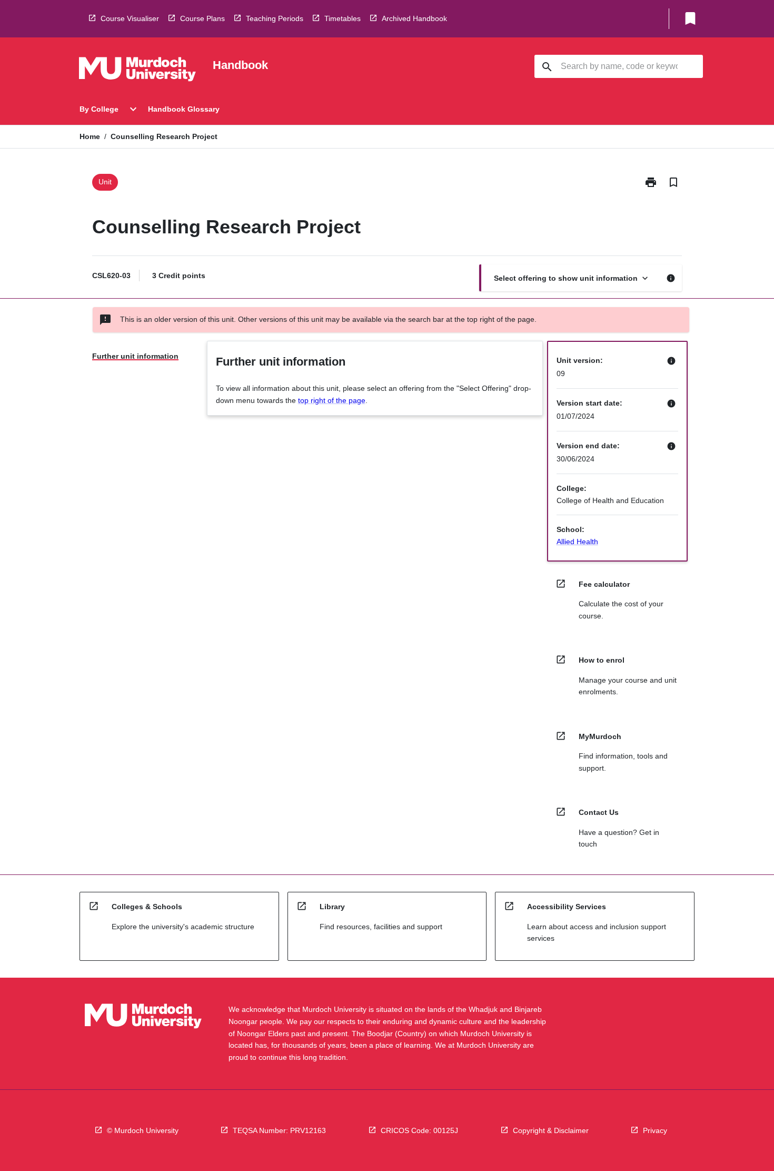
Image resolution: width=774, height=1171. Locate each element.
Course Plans (202, 18)
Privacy (655, 1130)
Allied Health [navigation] (577, 541)
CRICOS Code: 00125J (419, 1130)
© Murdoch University (142, 1130)
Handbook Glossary (184, 109)
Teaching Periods (274, 18)
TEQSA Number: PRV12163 (279, 1130)
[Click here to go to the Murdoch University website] (137, 71)
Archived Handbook (414, 18)
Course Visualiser (130, 18)
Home (90, 136)
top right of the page (331, 400)
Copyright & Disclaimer (551, 1130)
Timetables (342, 18)
